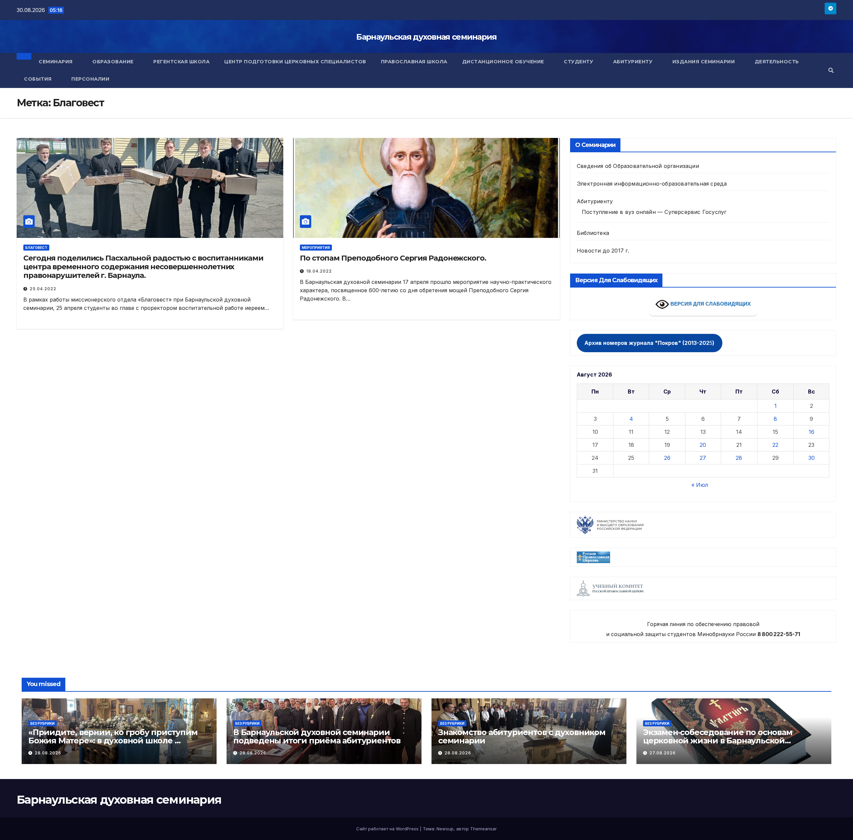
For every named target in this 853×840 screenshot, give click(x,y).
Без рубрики (42, 723)
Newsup (444, 828)
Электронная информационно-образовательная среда (652, 183)
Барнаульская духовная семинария (426, 37)
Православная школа (414, 62)
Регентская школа (181, 62)
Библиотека (593, 233)
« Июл (699, 484)
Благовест (36, 248)
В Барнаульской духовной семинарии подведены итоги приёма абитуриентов (317, 736)
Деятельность (778, 62)
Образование (113, 62)
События (38, 79)
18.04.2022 (319, 271)
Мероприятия (316, 248)
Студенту (579, 62)
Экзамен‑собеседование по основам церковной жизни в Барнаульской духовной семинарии (717, 740)
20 (703, 444)
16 (811, 431)
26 (667, 457)
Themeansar (483, 828)
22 (775, 444)
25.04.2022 (43, 288)
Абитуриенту (633, 62)
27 (703, 457)
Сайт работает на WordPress (388, 828)
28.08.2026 (48, 752)
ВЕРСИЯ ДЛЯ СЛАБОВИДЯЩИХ (710, 304)
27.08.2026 (662, 752)
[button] (831, 70)
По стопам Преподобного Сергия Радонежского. (393, 258)
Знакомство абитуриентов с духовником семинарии (521, 736)
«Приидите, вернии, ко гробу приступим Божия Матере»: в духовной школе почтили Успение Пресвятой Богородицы (115, 740)
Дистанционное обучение (504, 62)
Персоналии (90, 79)
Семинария (56, 62)
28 (739, 457)
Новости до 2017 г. (603, 250)
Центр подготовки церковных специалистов (295, 62)
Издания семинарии (704, 62)
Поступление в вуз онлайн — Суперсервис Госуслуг (654, 212)
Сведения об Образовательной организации (638, 166)
